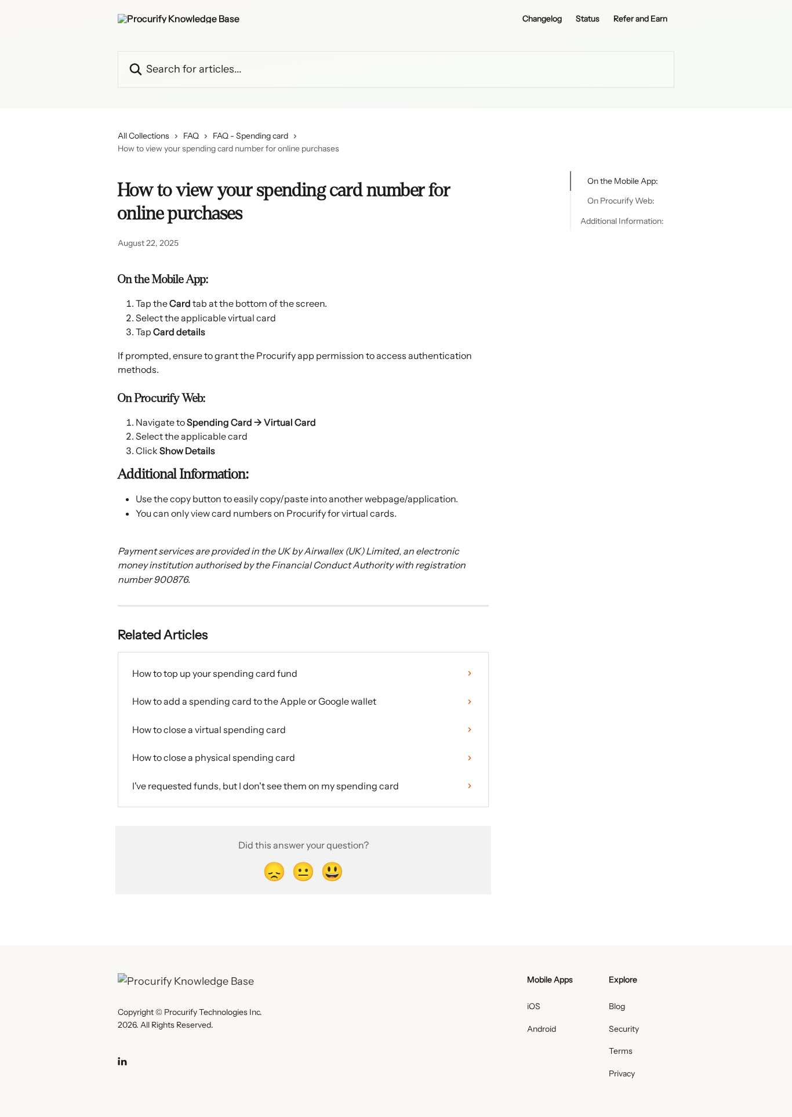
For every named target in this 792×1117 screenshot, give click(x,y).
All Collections (143, 135)
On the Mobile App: (622, 181)
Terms (621, 1051)
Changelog (542, 18)
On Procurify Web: (621, 200)
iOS (533, 1006)
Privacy (622, 1073)
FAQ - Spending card (250, 135)
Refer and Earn (640, 18)
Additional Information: (622, 221)
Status (588, 18)
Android (541, 1029)
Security (624, 1029)
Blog (617, 1006)
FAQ (191, 135)
